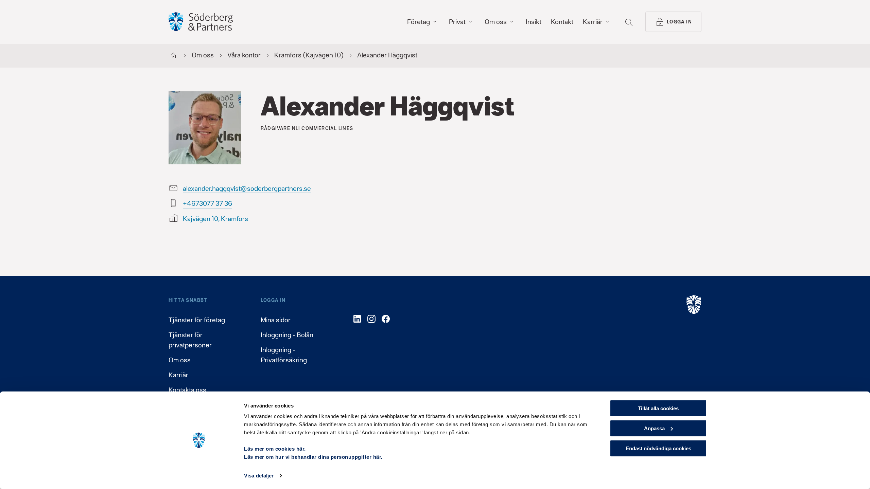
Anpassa (654, 428)
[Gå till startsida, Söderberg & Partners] (201, 21)
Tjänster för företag (197, 320)
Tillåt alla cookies (658, 408)
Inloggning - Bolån (287, 335)
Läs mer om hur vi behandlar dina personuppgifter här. (313, 457)
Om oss (180, 360)
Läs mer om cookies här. (275, 449)
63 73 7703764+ (207, 203)
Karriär (178, 375)
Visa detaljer (259, 475)
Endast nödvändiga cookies (658, 448)
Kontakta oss (187, 390)
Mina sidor (276, 320)
